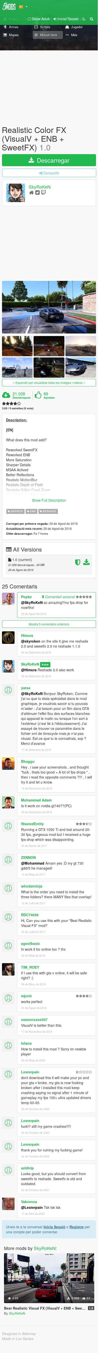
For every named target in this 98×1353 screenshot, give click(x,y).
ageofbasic (30, 943)
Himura (27, 635)
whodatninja (31, 886)
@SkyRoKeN (32, 602)
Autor (45, 664)
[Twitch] (43, 192)
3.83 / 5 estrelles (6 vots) (18, 408)
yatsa (25, 687)
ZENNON (28, 857)
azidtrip (27, 1167)
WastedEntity (32, 823)
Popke (26, 596)
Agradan (49, 397)
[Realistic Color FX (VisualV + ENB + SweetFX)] (49, 307)
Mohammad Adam (36, 799)
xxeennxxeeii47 (34, 1019)
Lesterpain (30, 1071)
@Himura (29, 669)
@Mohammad (32, 863)
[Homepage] (31, 192)
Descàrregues (22, 397)
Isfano (26, 1043)
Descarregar (52, 160)
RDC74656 (30, 914)
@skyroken (30, 641)
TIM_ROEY (30, 967)
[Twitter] (37, 192)
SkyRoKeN (40, 186)
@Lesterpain (32, 1207)
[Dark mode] (83, 18)
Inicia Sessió (54, 1226)
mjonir (26, 995)
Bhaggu (28, 761)
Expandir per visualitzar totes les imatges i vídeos (49, 382)
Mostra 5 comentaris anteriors (49, 624)
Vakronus (29, 1201)
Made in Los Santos (18, 1338)
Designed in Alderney (19, 1333)
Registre (76, 1226)
